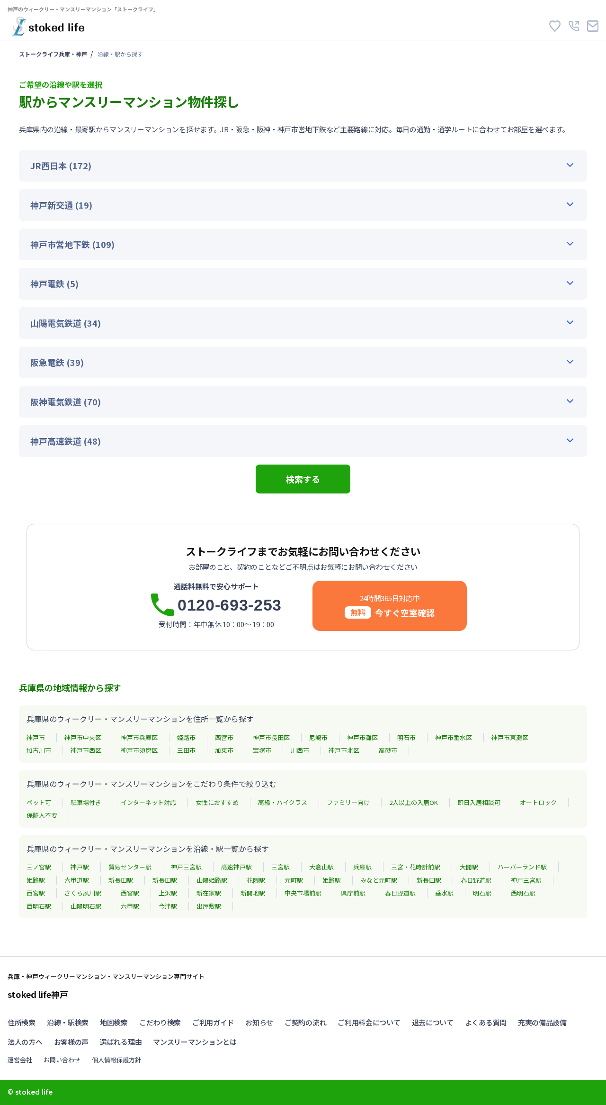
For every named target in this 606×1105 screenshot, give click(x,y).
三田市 (186, 750)
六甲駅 (130, 906)
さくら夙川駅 (82, 892)
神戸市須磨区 (139, 750)
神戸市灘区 (362, 737)
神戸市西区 (86, 750)
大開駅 (469, 866)
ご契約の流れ (305, 1022)
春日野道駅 (476, 880)
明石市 (406, 737)
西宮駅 (36, 892)
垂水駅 (444, 892)
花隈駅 (256, 880)
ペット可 (39, 802)
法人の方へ (25, 1042)
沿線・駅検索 (68, 1022)
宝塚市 (262, 750)
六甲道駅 (76, 880)
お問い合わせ (62, 1059)
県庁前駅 (353, 892)
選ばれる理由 (121, 1042)
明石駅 (482, 892)
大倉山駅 (321, 866)
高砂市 (388, 750)
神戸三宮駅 (186, 866)
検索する (303, 479)
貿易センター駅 (130, 866)
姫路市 (186, 737)
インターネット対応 (148, 802)
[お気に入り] (555, 26)
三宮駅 (280, 866)
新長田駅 (120, 880)
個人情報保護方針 (116, 1059)
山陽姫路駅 (211, 880)
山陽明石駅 (86, 906)
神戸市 (36, 737)
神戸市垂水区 (453, 737)
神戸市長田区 (271, 737)
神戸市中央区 (82, 737)
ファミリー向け (348, 802)
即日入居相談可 (478, 802)
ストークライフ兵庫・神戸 (53, 54)
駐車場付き (86, 802)
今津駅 (168, 906)
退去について (433, 1022)
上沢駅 (168, 892)
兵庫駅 (362, 866)
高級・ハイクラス (282, 802)
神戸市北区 (344, 750)
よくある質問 (486, 1022)
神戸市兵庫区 (139, 737)
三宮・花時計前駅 (415, 866)
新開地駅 (253, 892)
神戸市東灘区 (509, 737)
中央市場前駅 (303, 892)
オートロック (538, 802)
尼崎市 (318, 737)
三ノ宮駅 (39, 866)
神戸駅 (80, 866)
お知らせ (259, 1022)
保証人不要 (42, 815)
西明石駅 (523, 892)
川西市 (300, 750)
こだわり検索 (160, 1022)
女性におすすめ (217, 802)
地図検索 (114, 1022)
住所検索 (22, 1022)
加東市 (224, 750)
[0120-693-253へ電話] (573, 26)
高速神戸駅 (236, 866)
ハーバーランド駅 (522, 866)
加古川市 (39, 750)
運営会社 (20, 1059)
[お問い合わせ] (592, 26)
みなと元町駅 (378, 880)
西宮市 (224, 737)
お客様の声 (71, 1042)
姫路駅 (36, 880)
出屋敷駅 (208, 906)
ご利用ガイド (213, 1022)
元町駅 (294, 880)
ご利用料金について (369, 1022)
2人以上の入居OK (413, 802)
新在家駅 (208, 892)
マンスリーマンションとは (194, 1042)
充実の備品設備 (542, 1022)
